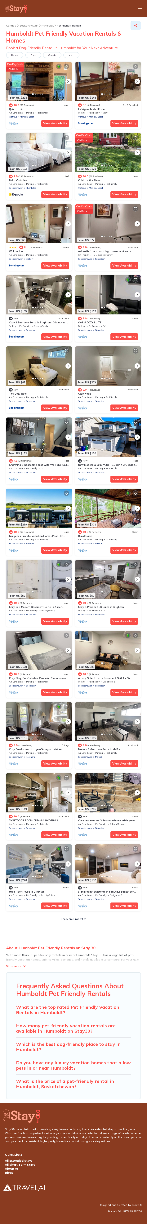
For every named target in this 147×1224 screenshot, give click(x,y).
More (71, 55)
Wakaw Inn (16, 251)
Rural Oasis (85, 535)
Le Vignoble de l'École (91, 109)
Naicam (99, 543)
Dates (14, 55)
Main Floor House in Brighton (27, 891)
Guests (52, 55)
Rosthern (30, 757)
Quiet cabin (16, 109)
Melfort (98, 757)
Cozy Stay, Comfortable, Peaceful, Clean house (37, 678)
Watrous (13, 116)
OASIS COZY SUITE (89, 322)
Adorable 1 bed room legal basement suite (104, 251)
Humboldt (31, 188)
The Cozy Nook (18, 393)
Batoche (30, 543)
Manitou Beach (27, 116)
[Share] (136, 25)
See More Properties (73, 919)
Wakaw (29, 259)
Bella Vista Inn (18, 180)
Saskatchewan (16, 188)
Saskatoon (100, 259)
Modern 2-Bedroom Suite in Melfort (100, 749)
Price (33, 55)
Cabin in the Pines (89, 180)
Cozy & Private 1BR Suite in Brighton (101, 606)
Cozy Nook (84, 393)
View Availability (55, 123)
